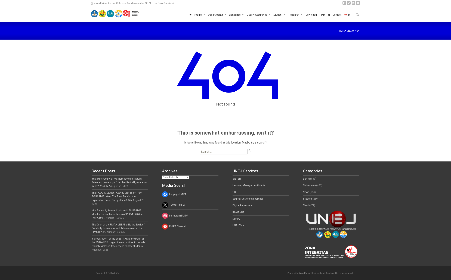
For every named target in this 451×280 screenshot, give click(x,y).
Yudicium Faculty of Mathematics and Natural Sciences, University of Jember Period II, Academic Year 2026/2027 (120, 182)
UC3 (235, 192)
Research (294, 14)
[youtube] (358, 4)
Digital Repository (242, 205)
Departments (215, 14)
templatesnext (346, 273)
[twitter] (349, 4)
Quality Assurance (257, 14)
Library (236, 218)
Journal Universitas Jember (248, 198)
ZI (329, 14)
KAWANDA (239, 212)
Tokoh (306, 205)
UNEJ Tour (238, 225)
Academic (234, 14)
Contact (337, 14)
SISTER (237, 178)
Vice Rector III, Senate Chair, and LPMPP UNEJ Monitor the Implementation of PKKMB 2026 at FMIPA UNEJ (117, 214)
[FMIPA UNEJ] (112, 13)
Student (277, 14)
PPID (322, 14)
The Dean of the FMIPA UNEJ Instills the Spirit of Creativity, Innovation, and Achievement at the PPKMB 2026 (118, 228)
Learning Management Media (249, 185)
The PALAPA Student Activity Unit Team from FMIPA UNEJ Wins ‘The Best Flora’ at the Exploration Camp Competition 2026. (117, 196)
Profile (198, 14)
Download (311, 14)
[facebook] (344, 4)
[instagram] (353, 4)
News (306, 192)
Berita (306, 178)
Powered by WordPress (299, 273)
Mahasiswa (309, 185)
